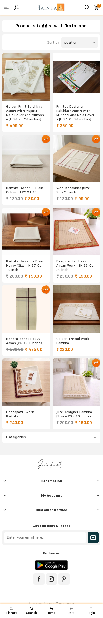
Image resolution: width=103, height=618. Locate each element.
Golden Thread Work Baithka (73, 341)
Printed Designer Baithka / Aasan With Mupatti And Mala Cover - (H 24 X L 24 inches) (75, 112)
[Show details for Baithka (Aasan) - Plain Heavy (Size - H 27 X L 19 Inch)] (26, 231)
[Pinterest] (64, 579)
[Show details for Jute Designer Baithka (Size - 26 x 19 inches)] (76, 382)
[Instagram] (51, 579)
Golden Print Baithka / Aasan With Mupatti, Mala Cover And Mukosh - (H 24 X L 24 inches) (25, 112)
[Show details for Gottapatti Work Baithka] (26, 382)
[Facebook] (39, 579)
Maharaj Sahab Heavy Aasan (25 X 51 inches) (25, 341)
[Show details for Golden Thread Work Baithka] (76, 309)
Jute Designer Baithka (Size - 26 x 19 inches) (74, 414)
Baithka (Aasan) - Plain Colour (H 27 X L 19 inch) (26, 190)
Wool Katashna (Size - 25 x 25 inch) (74, 190)
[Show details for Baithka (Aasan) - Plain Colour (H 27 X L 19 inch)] (26, 158)
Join (93, 537)
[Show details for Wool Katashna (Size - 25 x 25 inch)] (76, 158)
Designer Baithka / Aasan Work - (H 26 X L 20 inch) (75, 265)
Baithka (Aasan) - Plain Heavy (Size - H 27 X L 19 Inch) (25, 265)
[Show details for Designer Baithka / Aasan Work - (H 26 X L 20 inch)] (76, 231)
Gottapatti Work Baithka (20, 414)
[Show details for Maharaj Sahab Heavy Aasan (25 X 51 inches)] (26, 309)
